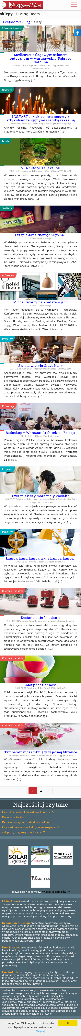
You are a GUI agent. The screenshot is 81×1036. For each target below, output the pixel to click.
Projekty (7, 339)
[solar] (18, 865)
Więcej (40, 1031)
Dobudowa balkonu (14, 817)
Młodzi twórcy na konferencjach (40, 302)
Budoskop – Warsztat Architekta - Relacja (40, 432)
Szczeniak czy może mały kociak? (40, 496)
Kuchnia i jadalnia (12, 591)
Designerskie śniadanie (40, 617)
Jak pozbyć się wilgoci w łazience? (23, 832)
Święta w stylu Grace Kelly (40, 365)
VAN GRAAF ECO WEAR (40, 168)
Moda (5, 141)
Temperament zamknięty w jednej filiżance (40, 752)
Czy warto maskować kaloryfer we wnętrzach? (31, 827)
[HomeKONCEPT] (40, 865)
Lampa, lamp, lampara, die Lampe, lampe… (40, 558)
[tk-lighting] (40, 887)
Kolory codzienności (41, 685)
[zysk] (63, 865)
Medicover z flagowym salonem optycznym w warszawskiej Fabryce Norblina (40, 58)
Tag (27, 22)
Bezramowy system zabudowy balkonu (26, 822)
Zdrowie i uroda (12, 28)
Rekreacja (8, 275)
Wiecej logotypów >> (55, 891)
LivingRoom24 (12, 22)
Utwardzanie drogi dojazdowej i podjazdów (28, 812)
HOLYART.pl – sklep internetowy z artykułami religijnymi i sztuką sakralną (40, 118)
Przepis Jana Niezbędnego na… (40, 235)
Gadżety (7, 90)
